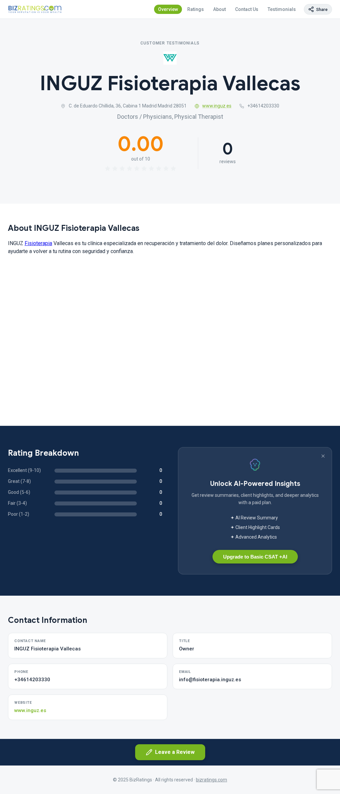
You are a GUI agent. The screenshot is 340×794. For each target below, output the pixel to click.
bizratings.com (211, 779)
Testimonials (282, 9)
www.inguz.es (216, 105)
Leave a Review (175, 752)
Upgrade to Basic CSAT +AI (255, 557)
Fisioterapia (38, 243)
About (219, 9)
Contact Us (246, 9)
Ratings (195, 9)
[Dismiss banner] (323, 456)
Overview (168, 9)
